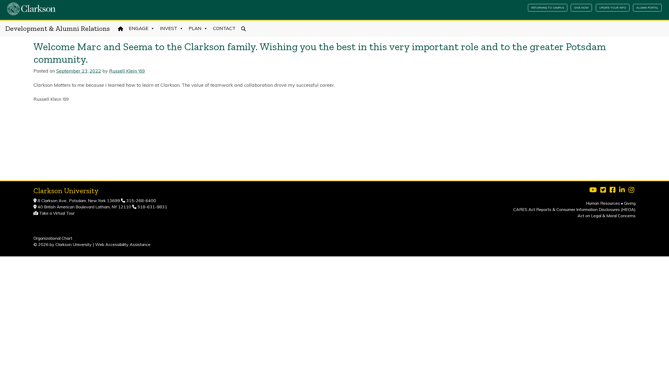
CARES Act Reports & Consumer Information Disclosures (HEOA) (574, 209)
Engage (138, 28)
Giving (630, 203)
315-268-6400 (140, 200)
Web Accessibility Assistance (123, 244)
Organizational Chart (52, 238)
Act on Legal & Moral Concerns (607, 215)
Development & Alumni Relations (57, 28)
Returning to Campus (547, 7)
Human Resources (603, 203)
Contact (224, 28)
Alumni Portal (647, 7)
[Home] (120, 28)
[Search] (243, 28)
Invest (168, 28)
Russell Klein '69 (127, 71)
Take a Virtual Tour (56, 213)
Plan (195, 28)
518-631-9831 (151, 206)
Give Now (581, 7)
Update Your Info (612, 7)
